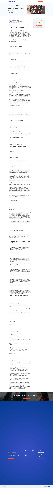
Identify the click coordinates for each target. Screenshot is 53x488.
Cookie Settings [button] (45, 486)
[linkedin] (43, 458)
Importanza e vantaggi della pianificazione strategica (16, 21)
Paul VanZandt (11, 12)
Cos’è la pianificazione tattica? (18, 144)
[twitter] (39, 458)
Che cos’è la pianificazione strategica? (14, 20)
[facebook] (38, 458)
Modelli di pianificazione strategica (14, 22)
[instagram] (41, 458)
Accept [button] (49, 486)
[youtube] (42, 458)
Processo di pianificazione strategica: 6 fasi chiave (16, 23)
